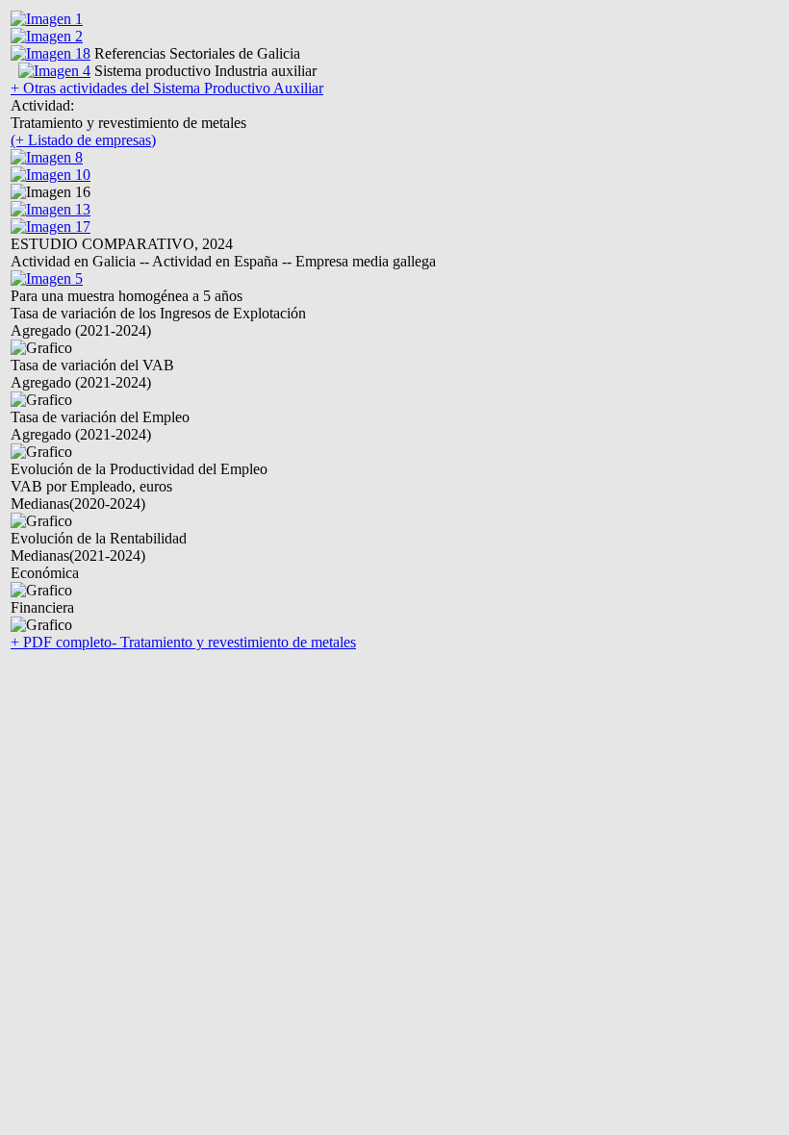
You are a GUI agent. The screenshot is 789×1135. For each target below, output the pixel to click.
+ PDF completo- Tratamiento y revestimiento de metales (183, 642)
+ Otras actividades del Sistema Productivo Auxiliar (167, 88)
